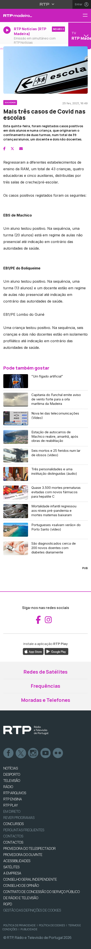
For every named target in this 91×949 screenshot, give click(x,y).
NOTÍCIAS (10, 768)
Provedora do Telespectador (29, 848)
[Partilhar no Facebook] (4, 148)
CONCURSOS (13, 823)
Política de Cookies (52, 925)
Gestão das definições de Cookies (32, 910)
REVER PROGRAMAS (18, 817)
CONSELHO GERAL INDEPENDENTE (30, 879)
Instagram (33, 753)
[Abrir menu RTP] (45, 4)
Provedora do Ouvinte (22, 854)
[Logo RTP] (25, 730)
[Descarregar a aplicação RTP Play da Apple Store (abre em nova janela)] (33, 651)
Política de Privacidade (19, 925)
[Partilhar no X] (12, 148)
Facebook (8, 753)
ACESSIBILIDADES (16, 860)
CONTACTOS (13, 842)
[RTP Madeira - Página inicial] (30, 15)
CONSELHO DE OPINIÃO (21, 885)
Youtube (45, 753)
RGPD (7, 904)
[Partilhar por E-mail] (21, 148)
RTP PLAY (10, 805)
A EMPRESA (12, 873)
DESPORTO (11, 774)
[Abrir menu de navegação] (87, 15)
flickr (58, 753)
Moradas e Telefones (45, 700)
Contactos (13, 836)
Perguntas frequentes (23, 830)
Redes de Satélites (45, 672)
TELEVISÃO (11, 780)
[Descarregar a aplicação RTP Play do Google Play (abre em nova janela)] (56, 651)
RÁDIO (8, 786)
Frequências (45, 686)
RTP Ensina (12, 799)
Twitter (21, 753)
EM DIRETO (11, 811)
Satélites (11, 867)
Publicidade (29, 929)
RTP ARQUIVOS (14, 792)
